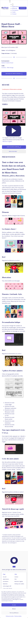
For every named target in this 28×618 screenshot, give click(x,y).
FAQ (15, 579)
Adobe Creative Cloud (7, 63)
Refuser (14, 608)
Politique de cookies (10, 616)
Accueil (4, 577)
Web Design (10, 67)
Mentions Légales (17, 616)
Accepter (14, 604)
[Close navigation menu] (12, 5)
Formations (15, 10)
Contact (14, 14)
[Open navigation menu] (9, 1)
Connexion (23, 8)
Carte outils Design (7, 588)
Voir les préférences (14, 612)
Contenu (3, 67)
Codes (14, 12)
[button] (13, 131)
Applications (15, 6)
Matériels (14, 8)
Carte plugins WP (7, 586)
